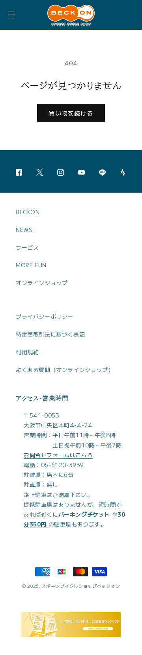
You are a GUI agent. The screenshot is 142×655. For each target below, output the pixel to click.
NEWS (24, 230)
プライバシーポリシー (44, 316)
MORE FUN (31, 265)
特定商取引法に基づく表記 (50, 334)
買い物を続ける (71, 113)
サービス (27, 247)
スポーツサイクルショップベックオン (80, 586)
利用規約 (27, 352)
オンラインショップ (41, 283)
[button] (12, 15)
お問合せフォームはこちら (58, 455)
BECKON (28, 212)
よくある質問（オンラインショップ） (65, 369)
